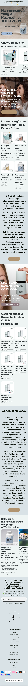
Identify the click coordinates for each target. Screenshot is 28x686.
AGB (14, 647)
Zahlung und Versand (14, 654)
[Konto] (23, 8)
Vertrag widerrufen (14, 652)
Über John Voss (14, 634)
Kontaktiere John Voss (14, 641)
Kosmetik (14, 639)
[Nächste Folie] (25, 60)
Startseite (14, 632)
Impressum (14, 657)
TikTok (14, 667)
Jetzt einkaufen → (14, 258)
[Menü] (1, 8)
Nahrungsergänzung (14, 637)
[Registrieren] (24, 599)
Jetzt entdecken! (7, 33)
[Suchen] (5, 8)
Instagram (14, 665)
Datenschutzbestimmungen (14, 659)
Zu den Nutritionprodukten (9, 112)
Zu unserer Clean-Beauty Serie (10, 304)
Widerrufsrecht (14, 650)
